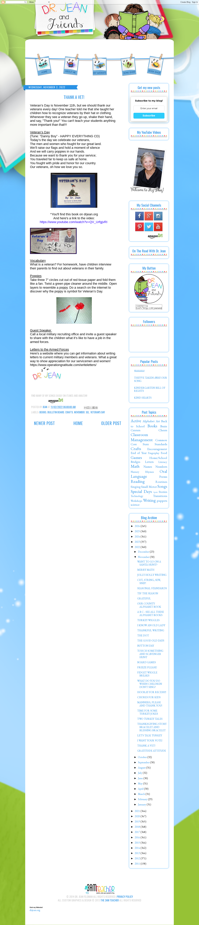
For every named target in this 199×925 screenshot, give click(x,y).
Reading (138, 481)
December (144, 551)
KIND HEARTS (143, 397)
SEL (87, 412)
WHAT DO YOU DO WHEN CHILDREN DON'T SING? (149, 684)
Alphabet (149, 421)
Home (78, 423)
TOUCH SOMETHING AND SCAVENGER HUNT (150, 654)
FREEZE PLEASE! (147, 667)
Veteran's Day (97, 412)
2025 (138, 531)
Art (158, 421)
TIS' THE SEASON (147, 593)
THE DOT (143, 635)
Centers (135, 430)
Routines (161, 482)
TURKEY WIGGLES (148, 620)
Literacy (162, 462)
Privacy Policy (125, 896)
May (140, 783)
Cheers (163, 430)
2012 (138, 858)
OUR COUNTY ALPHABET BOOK (149, 605)
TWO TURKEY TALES (149, 718)
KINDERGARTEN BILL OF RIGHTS (149, 389)
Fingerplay (153, 453)
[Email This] (85, 407)
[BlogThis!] (88, 407)
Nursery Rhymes (142, 471)
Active (136, 421)
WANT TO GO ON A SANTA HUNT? (149, 563)
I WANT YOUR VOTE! (149, 740)
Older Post (111, 423)
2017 (138, 832)
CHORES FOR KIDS (149, 697)
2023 (138, 541)
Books (42, 412)
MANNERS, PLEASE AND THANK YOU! (149, 704)
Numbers (161, 466)
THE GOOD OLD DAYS (150, 640)
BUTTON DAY (145, 645)
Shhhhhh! (139, 371)
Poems (163, 477)
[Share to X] (90, 407)
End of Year (139, 453)
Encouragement (157, 449)
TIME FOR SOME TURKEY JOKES (147, 712)
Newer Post (44, 423)
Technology (137, 496)
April (141, 788)
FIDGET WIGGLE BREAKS (147, 674)
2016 (138, 837)
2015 (138, 842)
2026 (138, 526)
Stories (163, 492)
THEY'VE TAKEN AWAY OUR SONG (150, 379)
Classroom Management (142, 437)
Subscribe (149, 115)
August (142, 767)
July (140, 772)
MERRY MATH (145, 569)
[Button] (148, 302)
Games (136, 457)
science (135, 504)
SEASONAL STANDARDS (152, 588)
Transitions (160, 496)
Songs (162, 486)
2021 (138, 811)
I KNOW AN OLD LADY (151, 625)
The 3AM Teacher (110, 900)
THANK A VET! (146, 745)
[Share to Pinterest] (96, 407)
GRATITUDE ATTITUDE (151, 750)
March (142, 794)
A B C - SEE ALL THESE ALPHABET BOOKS (150, 613)
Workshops (136, 500)
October (142, 757)
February (143, 799)
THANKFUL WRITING (150, 630)
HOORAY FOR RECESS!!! (151, 692)
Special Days (141, 491)
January (142, 804)
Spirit (155, 492)
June (140, 778)
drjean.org (35, 910)
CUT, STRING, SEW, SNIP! (149, 581)
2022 (138, 547)
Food (164, 453)
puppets (162, 501)
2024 (138, 536)
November (79, 412)
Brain (163, 426)
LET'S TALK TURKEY (149, 735)
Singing (136, 487)
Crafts (69, 412)
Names (147, 466)
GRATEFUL (144, 598)
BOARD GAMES (146, 662)
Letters (149, 462)
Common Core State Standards (149, 442)
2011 (138, 863)
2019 (138, 821)
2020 (138, 816)
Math (135, 466)
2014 (138, 848)
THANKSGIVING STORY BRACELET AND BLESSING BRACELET (152, 727)
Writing (149, 500)
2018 (138, 826)
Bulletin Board (55, 412)
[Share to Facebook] (93, 407)
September (144, 762)
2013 (138, 853)
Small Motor (149, 487)
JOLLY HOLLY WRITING (152, 575)
